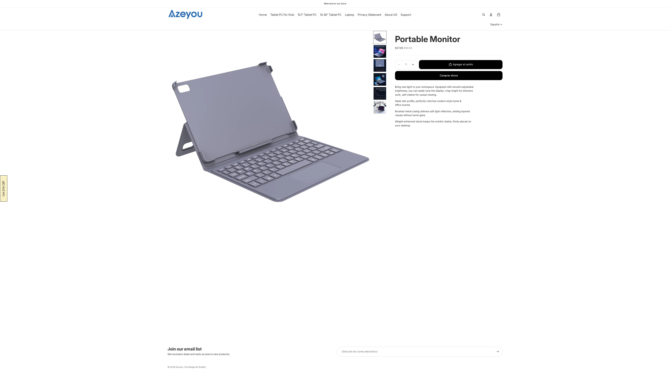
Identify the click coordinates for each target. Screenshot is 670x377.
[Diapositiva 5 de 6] (380, 93)
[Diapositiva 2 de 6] (380, 51)
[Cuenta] (491, 15)
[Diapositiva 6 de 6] (380, 107)
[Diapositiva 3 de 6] (380, 65)
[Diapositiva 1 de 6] (380, 37)
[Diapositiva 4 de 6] (380, 79)
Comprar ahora (449, 75)
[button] (3, 188)
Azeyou (179, 367)
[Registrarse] (497, 351)
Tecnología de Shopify (195, 367)
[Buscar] (483, 15)
